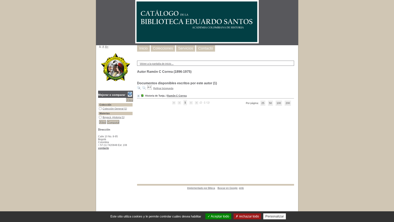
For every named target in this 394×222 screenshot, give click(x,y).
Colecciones (163, 48)
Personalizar (274, 216)
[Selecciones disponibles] (149, 88)
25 (262, 103)
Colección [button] (105, 104)
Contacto (205, 48)
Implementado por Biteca (201, 188)
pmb (241, 188)
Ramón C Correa (177, 95)
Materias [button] (105, 113)
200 (288, 103)
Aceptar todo (219, 216)
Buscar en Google (228, 188)
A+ (107, 46)
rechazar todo (248, 216)
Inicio (143, 48)
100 (279, 103)
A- (100, 46)
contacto (103, 148)
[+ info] (138, 96)
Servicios (185, 48)
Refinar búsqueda (163, 88)
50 (270, 103)
